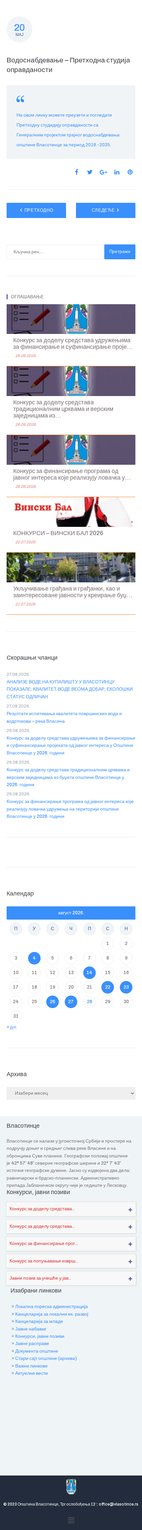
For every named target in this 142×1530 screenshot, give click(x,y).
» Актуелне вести (30, 1373)
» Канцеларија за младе (37, 1321)
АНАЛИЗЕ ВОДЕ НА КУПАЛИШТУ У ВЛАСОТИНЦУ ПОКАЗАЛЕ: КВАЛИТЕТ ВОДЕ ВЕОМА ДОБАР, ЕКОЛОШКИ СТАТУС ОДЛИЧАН (70, 689)
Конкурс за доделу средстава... (42, 1208)
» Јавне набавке (29, 1329)
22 (107, 987)
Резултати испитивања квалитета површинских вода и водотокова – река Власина (64, 717)
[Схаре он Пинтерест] (130, 172)
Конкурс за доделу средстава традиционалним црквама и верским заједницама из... (63, 409)
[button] (71, 1520)
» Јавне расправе (30, 1343)
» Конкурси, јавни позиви (38, 1336)
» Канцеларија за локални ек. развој (50, 1314)
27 (71, 1001)
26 (52, 1001)
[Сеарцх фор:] (55, 251)
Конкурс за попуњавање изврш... (44, 1260)
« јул (11, 1027)
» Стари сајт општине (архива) (44, 1358)
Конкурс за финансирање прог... (44, 1243)
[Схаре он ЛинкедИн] (117, 172)
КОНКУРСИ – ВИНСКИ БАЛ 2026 (58, 533)
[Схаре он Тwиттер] (90, 172)
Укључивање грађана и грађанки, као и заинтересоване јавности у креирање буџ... (72, 592)
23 (126, 987)
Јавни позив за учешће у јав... (40, 1278)
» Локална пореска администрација (50, 1306)
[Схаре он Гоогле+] (103, 172)
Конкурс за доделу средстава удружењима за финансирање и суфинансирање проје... (73, 343)
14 (89, 972)
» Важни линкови (30, 1366)
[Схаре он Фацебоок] (76, 172)
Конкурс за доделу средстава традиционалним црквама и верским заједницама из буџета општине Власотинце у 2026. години (68, 777)
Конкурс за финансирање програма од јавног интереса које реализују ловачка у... (72, 474)
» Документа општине (35, 1351)
